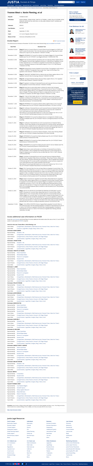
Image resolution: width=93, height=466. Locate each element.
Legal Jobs (48, 443)
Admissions (68, 425)
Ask (41, 228)
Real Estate (49, 433)
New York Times (54, 226)
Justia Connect (45, 464)
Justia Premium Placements (72, 447)
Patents (48, 451)
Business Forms (50, 447)
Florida (28, 451)
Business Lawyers (11, 425)
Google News (21, 226)
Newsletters (50, 5)
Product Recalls (50, 449)
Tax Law (48, 435)
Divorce (28, 427)
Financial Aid (69, 427)
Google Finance (21, 236)
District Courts (10, 453)
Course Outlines (70, 429)
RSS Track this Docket (59, 41)
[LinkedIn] (13, 464)
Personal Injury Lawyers (13, 435)
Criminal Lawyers (11, 427)
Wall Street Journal (36, 226)
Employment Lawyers (12, 429)
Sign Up (83, 2)
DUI (28, 429)
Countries (48, 455)
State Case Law (30, 447)
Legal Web (25, 228)
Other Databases (51, 441)
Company (57, 464)
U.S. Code (9, 445)
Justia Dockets (21, 238)
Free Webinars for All (76, 26)
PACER (21, 221)
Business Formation (51, 423)
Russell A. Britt (20, 258)
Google (30, 228)
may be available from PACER (53, 43)
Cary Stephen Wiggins (22, 385)
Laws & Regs (43, 5)
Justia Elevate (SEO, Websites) (73, 449)
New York (29, 453)
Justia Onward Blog (70, 453)
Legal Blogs (49, 445)
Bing (34, 228)
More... (8, 437)
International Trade (51, 431)
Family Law (29, 433)
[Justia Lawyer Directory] (26, 464)
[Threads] (20, 464)
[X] (24, 464)
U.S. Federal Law (11, 441)
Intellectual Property (51, 429)
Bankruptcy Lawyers (12, 423)
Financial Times (46, 226)
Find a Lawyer (10, 5)
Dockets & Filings (11, 455)
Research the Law (27, 5)
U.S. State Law (31, 441)
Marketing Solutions (59, 5)
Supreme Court (11, 449)
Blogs (67, 433)
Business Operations (51, 425)
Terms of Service (67, 464)
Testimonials (69, 455)
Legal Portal (52, 464)
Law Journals (69, 431)
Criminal (29, 425)
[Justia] (13, 2)
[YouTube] (15, 464)
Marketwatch (28, 226)
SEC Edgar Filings (43, 236)
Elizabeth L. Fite (20, 232)
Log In (77, 2)
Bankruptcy (29, 423)
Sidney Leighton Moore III (23, 390)
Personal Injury (30, 435)
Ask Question (77, 19)
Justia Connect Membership (72, 443)
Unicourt (20, 228)
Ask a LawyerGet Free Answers (75, 12)
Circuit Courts (10, 451)
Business (48, 421)
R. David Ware (20, 373)
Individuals (30, 421)
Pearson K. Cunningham (22, 256)
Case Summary (16, 219)
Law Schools (36, 5)
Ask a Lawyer (18, 5)
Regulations (10, 447)
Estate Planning (30, 431)
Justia (10, 463)
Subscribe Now (77, 102)
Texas (28, 455)
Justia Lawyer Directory (71, 445)
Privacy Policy (75, 464)
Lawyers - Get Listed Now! (77, 82)
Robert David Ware (21, 252)
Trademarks (49, 453)
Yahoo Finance (29, 236)
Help (61, 464)
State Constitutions (31, 443)
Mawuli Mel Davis (21, 392)
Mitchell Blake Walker (22, 254)
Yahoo (38, 228)
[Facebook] (17, 464)
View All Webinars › (77, 57)
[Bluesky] (22, 464)
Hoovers (36, 236)
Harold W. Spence (21, 388)
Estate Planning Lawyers (13, 431)
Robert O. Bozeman (21, 394)
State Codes (30, 445)
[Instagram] (19, 464)
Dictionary (68, 423)
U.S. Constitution (11, 443)
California (29, 449)
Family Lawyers (10, 433)
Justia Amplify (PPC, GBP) (72, 451)
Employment (49, 427)
